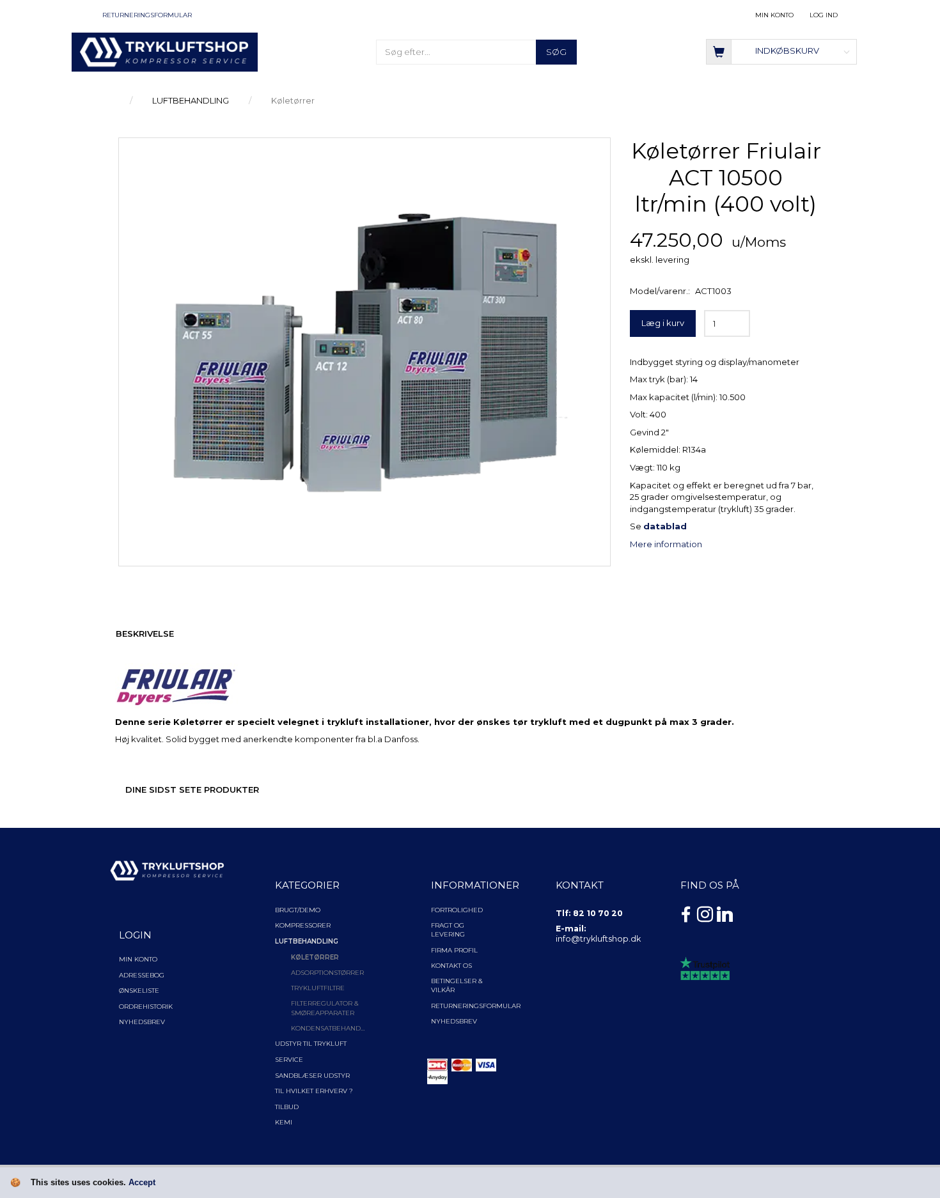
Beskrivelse (145, 633)
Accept (142, 1182)
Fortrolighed (457, 910)
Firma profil (454, 950)
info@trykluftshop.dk (598, 939)
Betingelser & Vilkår (457, 985)
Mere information (666, 544)
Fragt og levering (448, 929)
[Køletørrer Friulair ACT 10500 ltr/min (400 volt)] (364, 349)
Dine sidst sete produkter (192, 789)
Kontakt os (451, 965)
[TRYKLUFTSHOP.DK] (165, 51)
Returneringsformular (147, 15)
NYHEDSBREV (454, 1021)
